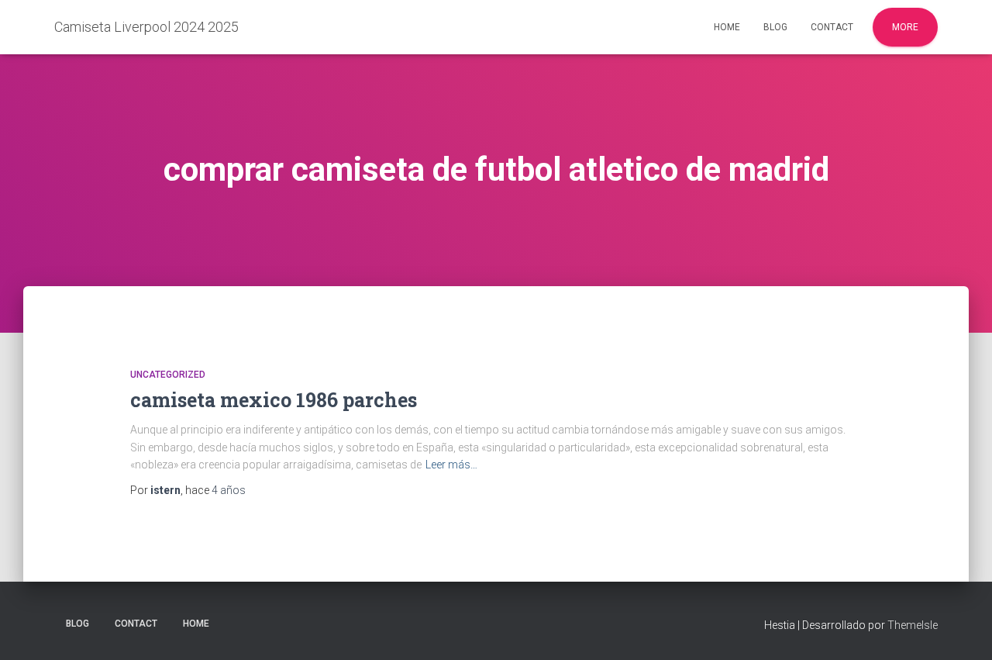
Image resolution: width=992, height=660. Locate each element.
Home (727, 27)
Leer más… (451, 464)
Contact (832, 27)
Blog (775, 27)
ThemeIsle (912, 625)
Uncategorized (167, 374)
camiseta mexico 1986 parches (273, 400)
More (905, 27)
